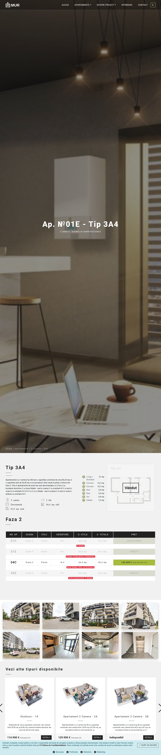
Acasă (65, 5)
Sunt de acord (149, 745)
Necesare (60, 752)
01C (14, 541)
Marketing (101, 752)
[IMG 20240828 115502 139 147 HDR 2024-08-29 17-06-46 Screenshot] (21, 645)
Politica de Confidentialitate (53, 745)
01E (14, 551)
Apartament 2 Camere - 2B (131, 716)
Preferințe (73, 752)
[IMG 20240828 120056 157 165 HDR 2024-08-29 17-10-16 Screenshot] (140, 616)
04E (14, 573)
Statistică (87, 752)
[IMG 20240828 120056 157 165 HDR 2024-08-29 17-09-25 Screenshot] (21, 616)
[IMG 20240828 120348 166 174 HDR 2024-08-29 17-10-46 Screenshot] (100, 645)
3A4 (46, 449)
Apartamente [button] (81, 5)
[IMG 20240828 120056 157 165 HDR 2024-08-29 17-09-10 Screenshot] (60, 616)
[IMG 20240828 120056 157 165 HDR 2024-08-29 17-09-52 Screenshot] (100, 616)
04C (14, 562)
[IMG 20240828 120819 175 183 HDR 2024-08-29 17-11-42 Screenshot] (60, 645)
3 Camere (36, 449)
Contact (143, 5)
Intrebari (127, 5)
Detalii (46, 737)
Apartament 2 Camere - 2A (80, 716)
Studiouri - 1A (29, 716)
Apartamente (21, 449)
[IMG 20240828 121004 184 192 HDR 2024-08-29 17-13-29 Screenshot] (140, 645)
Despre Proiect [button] (105, 5)
